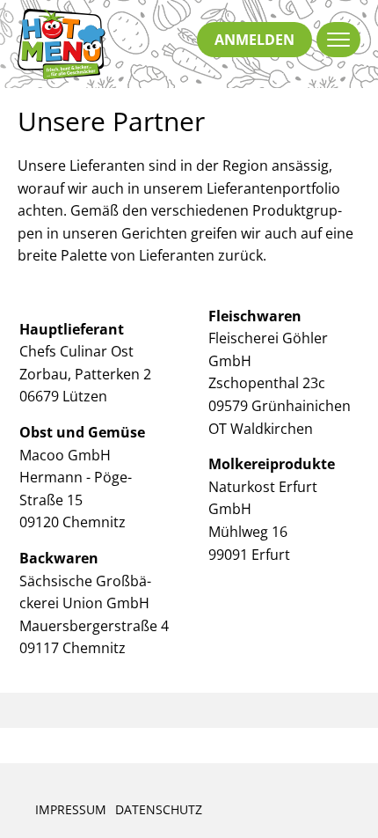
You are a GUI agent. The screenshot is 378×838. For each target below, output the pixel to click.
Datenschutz (158, 809)
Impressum (70, 809)
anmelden (254, 39)
